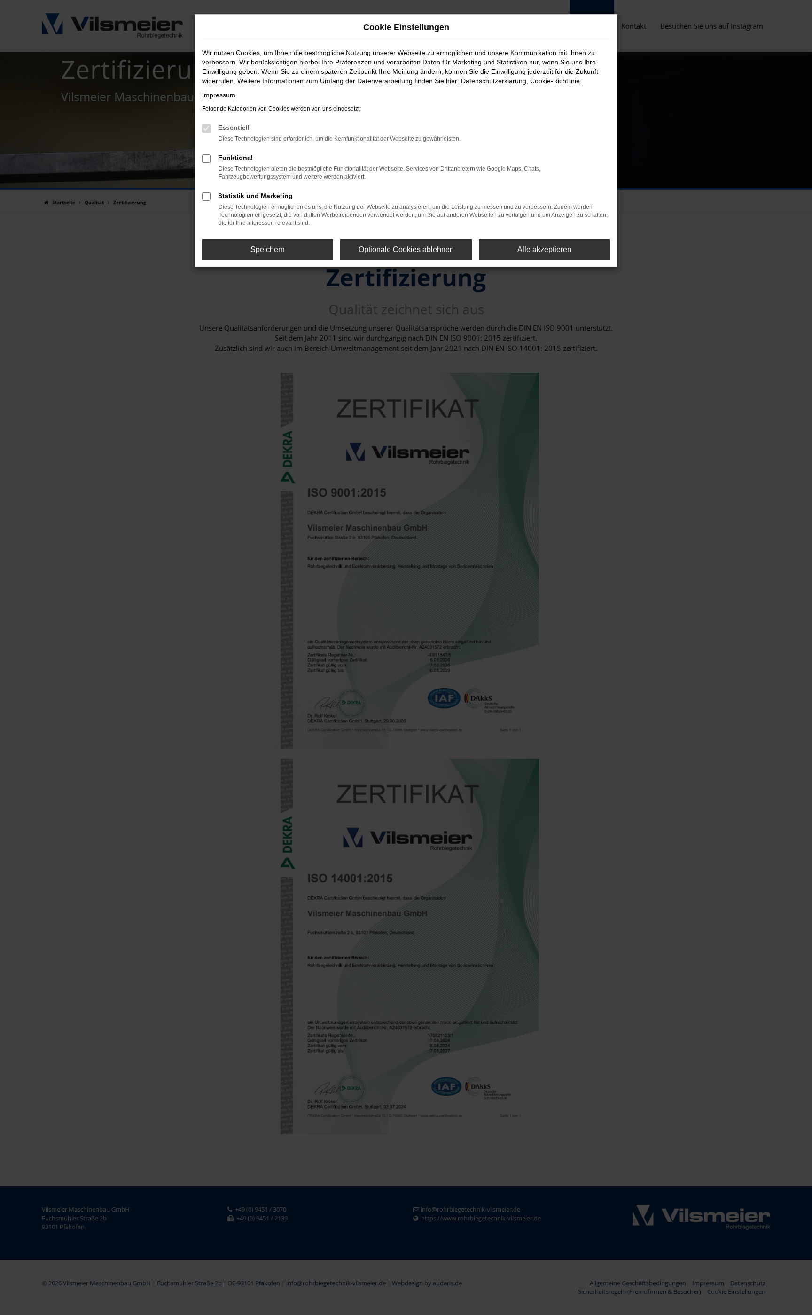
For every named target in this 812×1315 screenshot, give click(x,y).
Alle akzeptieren (544, 249)
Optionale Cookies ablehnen (406, 249)
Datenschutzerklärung (493, 81)
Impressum (218, 95)
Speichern (267, 249)
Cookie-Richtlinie (555, 81)
